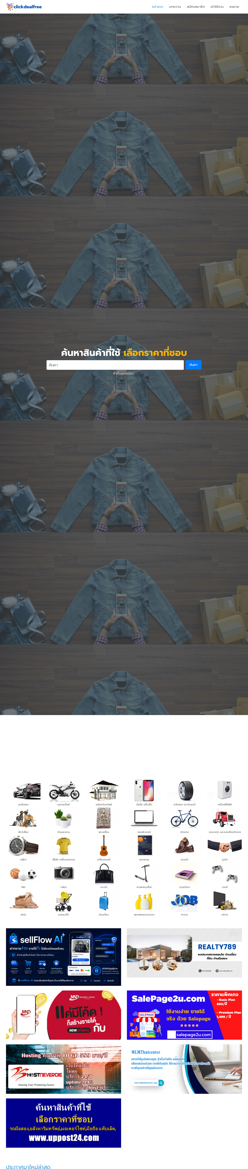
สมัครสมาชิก (196, 6)
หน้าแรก (157, 6)
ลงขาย (234, 6)
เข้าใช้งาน (217, 6)
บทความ (175, 6)
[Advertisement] (124, 744)
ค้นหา (193, 365)
